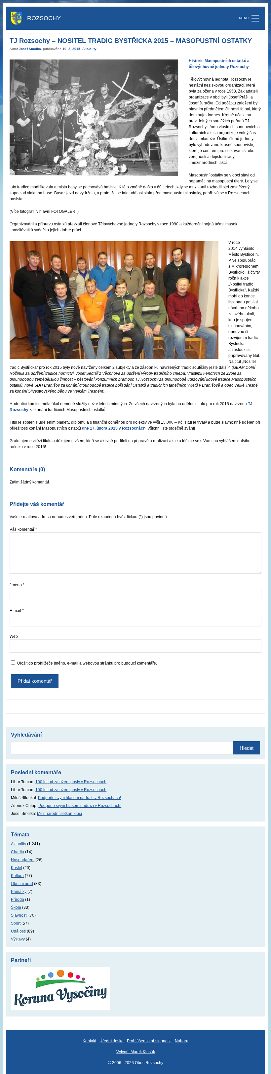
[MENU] (255, 18)
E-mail (17, 610)
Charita (17, 852)
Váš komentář (23, 529)
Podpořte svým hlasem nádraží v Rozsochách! (79, 797)
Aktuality (89, 49)
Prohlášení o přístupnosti (149, 1041)
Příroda (17, 899)
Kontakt (89, 1041)
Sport (15, 923)
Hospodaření (22, 860)
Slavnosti (19, 915)
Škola (16, 907)
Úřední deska (111, 1041)
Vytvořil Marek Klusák (135, 1052)
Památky (18, 891)
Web (14, 636)
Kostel (16, 867)
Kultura (17, 875)
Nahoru (181, 1041)
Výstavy (18, 939)
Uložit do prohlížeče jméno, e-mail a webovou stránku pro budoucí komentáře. (87, 663)
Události (18, 931)
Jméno (17, 585)
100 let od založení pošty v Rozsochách (70, 782)
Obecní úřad (22, 883)
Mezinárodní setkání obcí (59, 813)
